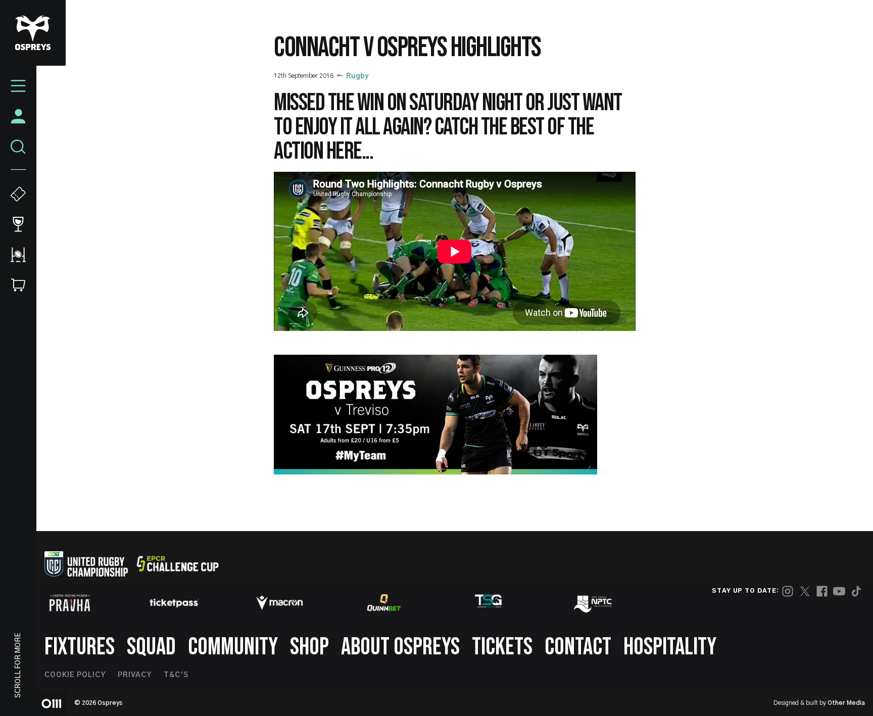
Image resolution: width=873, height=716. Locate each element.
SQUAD (151, 647)
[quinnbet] (384, 603)
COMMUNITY (233, 647)
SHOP (309, 647)
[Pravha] (69, 603)
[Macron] (279, 603)
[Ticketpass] (174, 603)
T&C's (176, 675)
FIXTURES (79, 647)
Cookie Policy (75, 675)
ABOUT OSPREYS (400, 647)
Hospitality (669, 647)
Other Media (846, 703)
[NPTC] (593, 603)
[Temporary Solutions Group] (488, 603)
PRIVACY (135, 675)
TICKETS (502, 647)
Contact (578, 647)
